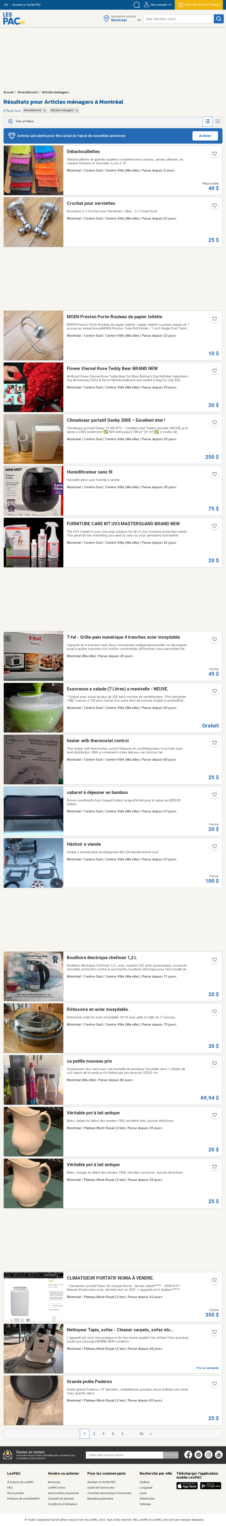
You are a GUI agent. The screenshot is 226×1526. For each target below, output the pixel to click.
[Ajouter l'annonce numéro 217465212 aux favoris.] (214, 744)
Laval (143, 1493)
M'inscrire (171, 1454)
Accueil (9, 92)
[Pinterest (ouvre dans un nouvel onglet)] (198, 1457)
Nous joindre (15, 1493)
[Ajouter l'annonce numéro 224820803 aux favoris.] (214, 424)
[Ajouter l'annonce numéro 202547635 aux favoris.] (214, 1013)
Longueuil (146, 1487)
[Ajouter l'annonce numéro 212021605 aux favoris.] (214, 320)
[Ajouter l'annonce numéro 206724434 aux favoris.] (214, 848)
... (132, 1433)
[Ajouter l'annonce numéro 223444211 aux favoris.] (214, 961)
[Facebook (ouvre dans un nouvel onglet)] (188, 1457)
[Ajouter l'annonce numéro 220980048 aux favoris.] (214, 641)
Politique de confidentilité (23, 1498)
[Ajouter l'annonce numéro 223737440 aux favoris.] (214, 1333)
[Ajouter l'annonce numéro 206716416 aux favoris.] (214, 796)
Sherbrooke (147, 1498)
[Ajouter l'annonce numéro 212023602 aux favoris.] (214, 207)
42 (141, 1433)
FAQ (10, 1487)
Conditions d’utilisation (62, 1504)
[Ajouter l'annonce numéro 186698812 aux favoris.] (214, 527)
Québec (145, 1482)
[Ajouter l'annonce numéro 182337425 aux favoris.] (214, 692)
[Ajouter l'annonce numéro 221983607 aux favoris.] (214, 372)
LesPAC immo (57, 1487)
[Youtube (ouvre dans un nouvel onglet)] (220, 1457)
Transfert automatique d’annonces (109, 1493)
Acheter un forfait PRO (101, 1482)
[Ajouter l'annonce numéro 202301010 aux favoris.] (214, 1385)
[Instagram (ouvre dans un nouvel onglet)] (208, 1457)
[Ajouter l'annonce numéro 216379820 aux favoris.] (214, 155)
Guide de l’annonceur (100, 1487)
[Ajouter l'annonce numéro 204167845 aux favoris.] (214, 1168)
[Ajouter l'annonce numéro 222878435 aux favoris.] (214, 1065)
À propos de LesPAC (20, 1482)
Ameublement (28, 92)
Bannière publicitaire (100, 1498)
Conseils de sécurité (61, 1498)
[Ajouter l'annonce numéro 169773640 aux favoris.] (214, 1281)
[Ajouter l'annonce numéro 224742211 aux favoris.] (214, 475)
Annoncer (54, 1482)
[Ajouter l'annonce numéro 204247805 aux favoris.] (214, 1116)
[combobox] (178, 18)
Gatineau (145, 1504)
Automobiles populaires (63, 1493)
